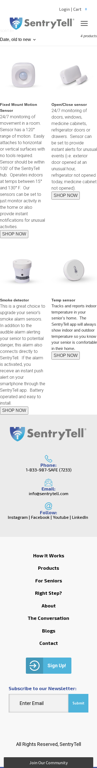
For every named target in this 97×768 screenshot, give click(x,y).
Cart (80, 9)
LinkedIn (80, 517)
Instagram (18, 517)
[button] (48, 762)
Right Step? (48, 593)
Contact (48, 643)
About (48, 606)
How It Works (48, 555)
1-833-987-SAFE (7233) (48, 469)
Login (64, 9)
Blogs (48, 631)
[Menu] (84, 23)
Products (48, 568)
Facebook (40, 517)
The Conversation (48, 618)
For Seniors (48, 580)
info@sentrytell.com (48, 493)
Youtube (61, 517)
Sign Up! (56, 665)
